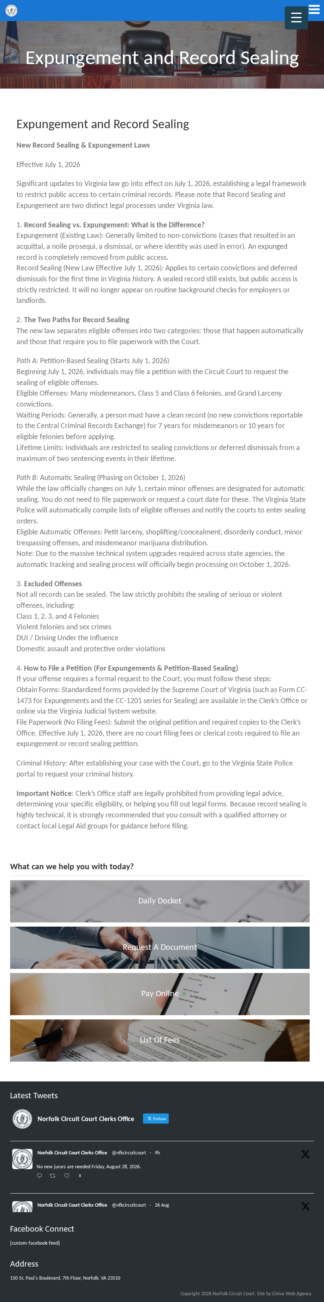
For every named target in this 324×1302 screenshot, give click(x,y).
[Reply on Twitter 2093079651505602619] (41, 1176)
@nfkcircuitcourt (129, 1153)
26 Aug (162, 1205)
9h (157, 1153)
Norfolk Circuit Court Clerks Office (72, 1153)
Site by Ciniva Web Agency (284, 1294)
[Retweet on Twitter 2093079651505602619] (55, 1176)
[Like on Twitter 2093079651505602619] (69, 1176)
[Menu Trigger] (296, 18)
